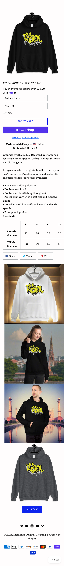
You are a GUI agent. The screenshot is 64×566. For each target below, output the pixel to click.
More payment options (25, 137)
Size (7, 106)
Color (8, 98)
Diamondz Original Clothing (32, 5)
